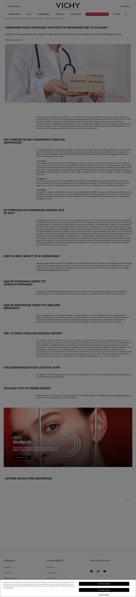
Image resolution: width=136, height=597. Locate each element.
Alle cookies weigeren (104, 590)
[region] (68, 588)
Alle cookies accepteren (104, 583)
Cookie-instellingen (104, 594)
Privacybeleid (9, 587)
